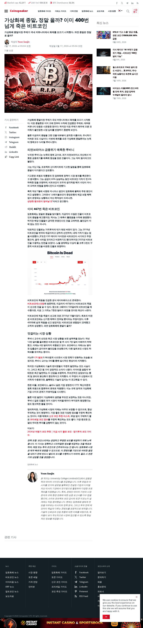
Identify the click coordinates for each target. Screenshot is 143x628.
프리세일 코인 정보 (39, 419)
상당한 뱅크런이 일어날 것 (40, 201)
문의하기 (102, 577)
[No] (136, 597)
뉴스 (7, 566)
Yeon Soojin (24, 41)
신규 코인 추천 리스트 (59, 416)
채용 (100, 581)
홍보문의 (102, 586)
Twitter (12, 132)
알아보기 (102, 572)
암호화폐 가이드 (44, 11)
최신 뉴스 (103, 23)
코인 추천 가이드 (59, 591)
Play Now (114, 622)
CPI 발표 (38, 357)
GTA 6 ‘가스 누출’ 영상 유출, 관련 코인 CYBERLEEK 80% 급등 (125, 35)
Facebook (14, 127)
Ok (106, 617)
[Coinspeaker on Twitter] (122, 2)
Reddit (12, 147)
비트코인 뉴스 (12, 577)
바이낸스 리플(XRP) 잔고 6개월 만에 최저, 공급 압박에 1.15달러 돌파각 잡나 (125, 91)
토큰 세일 (32, 577)
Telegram (13, 142)
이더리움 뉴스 (12, 581)
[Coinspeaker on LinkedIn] (132, 2)
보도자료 (100, 11)
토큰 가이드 (57, 577)
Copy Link (14, 156)
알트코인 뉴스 (12, 591)
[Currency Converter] (135, 11)
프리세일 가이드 (59, 586)
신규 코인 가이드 (59, 581)
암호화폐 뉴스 (87, 11)
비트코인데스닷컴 (36, 303)
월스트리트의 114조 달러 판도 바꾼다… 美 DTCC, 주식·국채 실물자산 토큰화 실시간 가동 (125, 72)
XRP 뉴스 (9, 586)
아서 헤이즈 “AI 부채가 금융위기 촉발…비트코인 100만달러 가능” (125, 53)
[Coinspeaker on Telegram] (127, 2)
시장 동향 (112, 11)
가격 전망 (74, 11)
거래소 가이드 (60, 11)
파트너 (101, 591)
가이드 (54, 566)
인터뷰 (31, 586)
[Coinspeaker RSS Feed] (138, 2)
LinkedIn (13, 152)
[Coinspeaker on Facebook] (117, 2)
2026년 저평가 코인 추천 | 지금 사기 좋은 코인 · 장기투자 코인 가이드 (59, 433)
